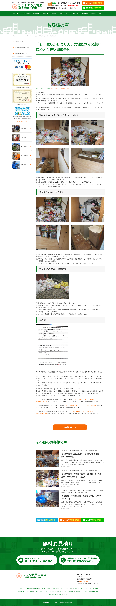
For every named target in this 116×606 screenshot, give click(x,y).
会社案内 (85, 13)
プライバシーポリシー (50, 591)
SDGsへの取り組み (22, 121)
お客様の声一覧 (69, 427)
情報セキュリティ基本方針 (66, 591)
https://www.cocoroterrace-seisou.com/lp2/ (81, 405)
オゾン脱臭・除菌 (45, 588)
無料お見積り (22, 591)
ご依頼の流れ (63, 13)
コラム (101, 13)
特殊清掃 (36, 13)
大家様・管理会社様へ (55, 594)
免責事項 (78, 591)
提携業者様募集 (93, 591)
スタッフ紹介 (38, 591)
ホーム (18, 13)
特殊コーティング (57, 588)
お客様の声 (44, 13)
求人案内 (93, 13)
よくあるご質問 (74, 13)
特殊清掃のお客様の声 (21, 53)
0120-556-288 (83, 581)
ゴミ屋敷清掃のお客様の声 (22, 47)
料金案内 (53, 13)
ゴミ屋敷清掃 (26, 13)
